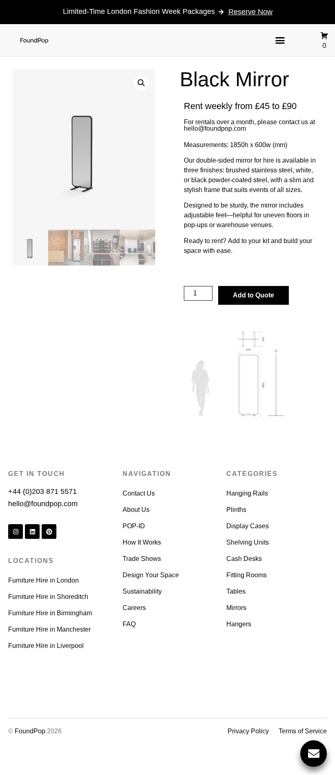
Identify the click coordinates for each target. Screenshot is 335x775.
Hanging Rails (247, 493)
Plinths (236, 509)
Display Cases (247, 526)
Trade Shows (142, 558)
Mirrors (236, 607)
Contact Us (139, 493)
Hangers (238, 624)
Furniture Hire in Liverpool (46, 645)
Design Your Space (151, 575)
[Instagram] (15, 531)
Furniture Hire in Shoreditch (48, 596)
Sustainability (142, 591)
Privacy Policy (248, 731)
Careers (134, 607)
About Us (136, 509)
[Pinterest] (49, 531)
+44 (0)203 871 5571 (42, 491)
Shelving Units (247, 542)
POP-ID (134, 526)
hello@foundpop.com (215, 128)
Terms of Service (303, 731)
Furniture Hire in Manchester (49, 629)
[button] (280, 40)
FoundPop (30, 731)
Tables (236, 591)
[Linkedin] (32, 531)
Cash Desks (244, 558)
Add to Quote (253, 295)
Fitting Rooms (246, 575)
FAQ (129, 624)
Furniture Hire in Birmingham (50, 613)
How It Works (142, 542)
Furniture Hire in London (43, 580)
